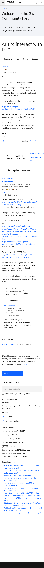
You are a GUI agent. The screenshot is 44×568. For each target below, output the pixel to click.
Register (5, 344)
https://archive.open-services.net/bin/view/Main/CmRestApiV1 (19, 107)
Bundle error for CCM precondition (17, 475)
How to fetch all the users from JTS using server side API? (20, 484)
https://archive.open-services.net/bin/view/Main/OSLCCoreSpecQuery (19, 236)
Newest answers (36, 157)
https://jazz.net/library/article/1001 (16, 226)
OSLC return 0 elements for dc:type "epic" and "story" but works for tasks (22, 504)
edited (4, 192)
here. (25, 364)
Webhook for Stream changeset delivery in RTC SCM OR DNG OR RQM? (23, 509)
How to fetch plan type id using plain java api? (22, 513)
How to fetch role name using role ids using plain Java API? (21, 489)
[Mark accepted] (3, 291)
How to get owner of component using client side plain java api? (21, 466)
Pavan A (5, 66)
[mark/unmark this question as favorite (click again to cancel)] (3, 141)
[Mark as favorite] (3, 141)
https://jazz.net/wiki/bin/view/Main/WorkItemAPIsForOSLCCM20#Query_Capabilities (19, 230)
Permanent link (7, 179)
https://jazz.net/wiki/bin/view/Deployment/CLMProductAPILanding (19, 203)
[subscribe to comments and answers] (3, 421)
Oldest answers (35, 161)
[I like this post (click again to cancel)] (30, 141)
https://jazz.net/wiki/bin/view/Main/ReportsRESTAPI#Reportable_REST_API (19, 256)
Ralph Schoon (7, 181)
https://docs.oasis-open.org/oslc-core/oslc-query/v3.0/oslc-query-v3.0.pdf (19, 242)
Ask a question (10, 373)
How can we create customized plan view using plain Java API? (23, 479)
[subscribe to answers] (3, 416)
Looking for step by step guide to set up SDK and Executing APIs (21, 471)
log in (13, 344)
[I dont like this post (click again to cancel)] (35, 141)
